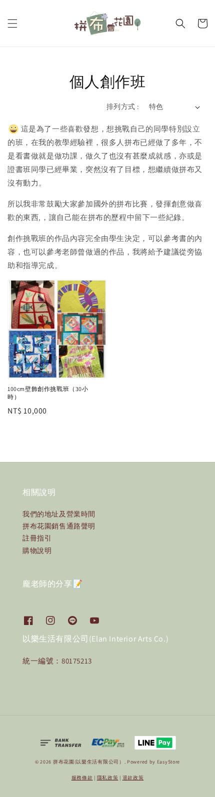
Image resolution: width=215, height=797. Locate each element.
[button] (13, 23)
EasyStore (168, 761)
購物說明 (37, 550)
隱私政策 (107, 777)
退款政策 (133, 777)
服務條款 (82, 777)
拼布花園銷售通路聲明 (59, 526)
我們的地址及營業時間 (59, 514)
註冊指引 (37, 538)
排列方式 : (122, 106)
